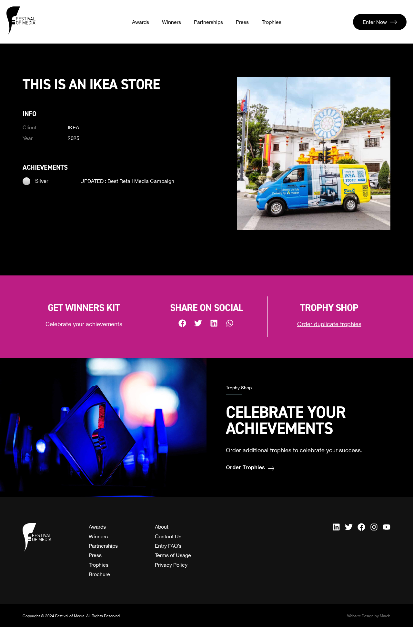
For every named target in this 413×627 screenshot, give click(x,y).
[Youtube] (386, 527)
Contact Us (168, 536)
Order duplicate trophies (329, 324)
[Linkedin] (336, 527)
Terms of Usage (173, 555)
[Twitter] (349, 527)
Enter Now (375, 22)
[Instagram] (374, 527)
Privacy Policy (171, 565)
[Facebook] (361, 527)
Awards (140, 22)
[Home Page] (20, 20)
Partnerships (208, 22)
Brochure (99, 574)
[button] (183, 323)
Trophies (271, 22)
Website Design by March (368, 616)
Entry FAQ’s (168, 546)
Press (242, 22)
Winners (171, 22)
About (161, 527)
